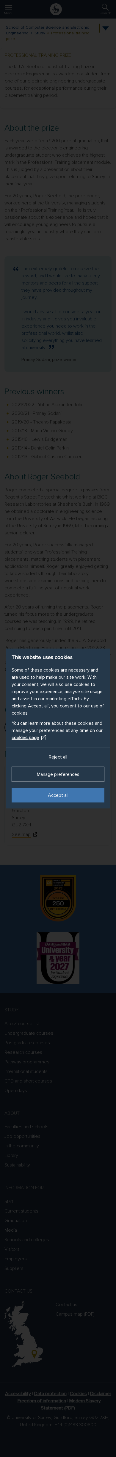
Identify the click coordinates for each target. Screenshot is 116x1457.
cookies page (25, 738)
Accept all (58, 795)
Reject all (58, 757)
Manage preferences (58, 774)
